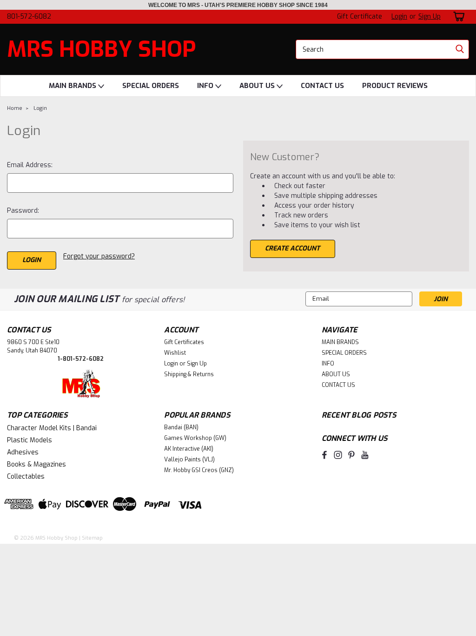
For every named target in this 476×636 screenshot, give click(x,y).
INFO (206, 85)
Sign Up (429, 16)
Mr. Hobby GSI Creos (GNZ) (199, 470)
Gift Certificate (359, 16)
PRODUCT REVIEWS (395, 85)
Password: (23, 210)
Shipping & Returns (189, 374)
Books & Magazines (36, 464)
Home (14, 108)
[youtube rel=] (365, 455)
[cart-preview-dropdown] (457, 16)
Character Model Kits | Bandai (52, 428)
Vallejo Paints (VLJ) (189, 459)
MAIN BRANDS (73, 85)
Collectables (26, 476)
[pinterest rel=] (351, 455)
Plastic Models (29, 440)
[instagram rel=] (338, 455)
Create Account (292, 248)
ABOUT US (258, 85)
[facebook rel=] (324, 455)
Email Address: (30, 165)
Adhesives (23, 452)
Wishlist (175, 353)
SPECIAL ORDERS (150, 85)
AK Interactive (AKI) (188, 449)
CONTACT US (322, 85)
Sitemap (92, 538)
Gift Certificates (184, 342)
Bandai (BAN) (181, 427)
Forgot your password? (99, 256)
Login (399, 16)
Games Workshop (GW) (195, 438)
